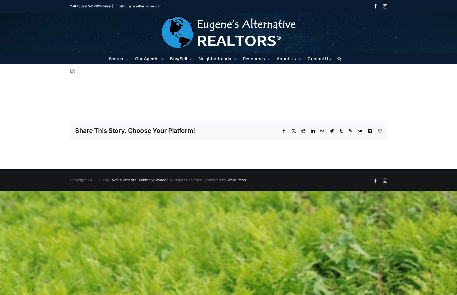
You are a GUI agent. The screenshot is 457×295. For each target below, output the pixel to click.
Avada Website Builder (131, 180)
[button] (339, 58)
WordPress (236, 180)
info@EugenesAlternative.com (138, 6)
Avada (161, 180)
